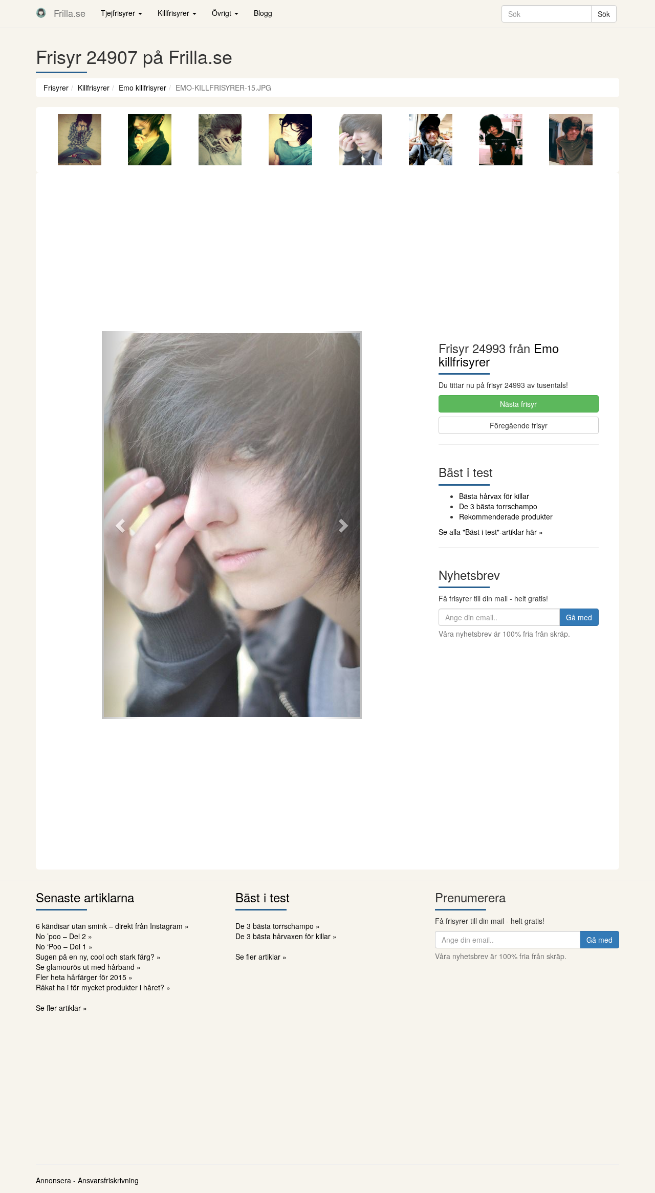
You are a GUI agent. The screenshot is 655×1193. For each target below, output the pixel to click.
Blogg (263, 13)
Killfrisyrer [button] (174, 13)
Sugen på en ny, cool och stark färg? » (98, 956)
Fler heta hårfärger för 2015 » (84, 977)
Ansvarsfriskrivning (108, 1180)
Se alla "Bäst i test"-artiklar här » (491, 532)
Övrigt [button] (222, 13)
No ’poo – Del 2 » (64, 936)
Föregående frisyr (519, 425)
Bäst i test (262, 897)
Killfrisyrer (94, 87)
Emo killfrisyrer (142, 87)
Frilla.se (69, 12)
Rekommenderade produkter (506, 516)
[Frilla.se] (41, 13)
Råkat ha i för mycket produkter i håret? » (103, 987)
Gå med (579, 617)
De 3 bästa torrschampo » (277, 926)
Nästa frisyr (518, 404)
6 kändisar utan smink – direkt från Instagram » (112, 926)
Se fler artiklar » (61, 1008)
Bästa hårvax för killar (494, 496)
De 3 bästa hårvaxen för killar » (286, 936)
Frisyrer (56, 87)
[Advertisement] (327, 254)
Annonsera (53, 1180)
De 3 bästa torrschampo (498, 506)
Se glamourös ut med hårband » (88, 967)
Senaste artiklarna (85, 897)
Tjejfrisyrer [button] (119, 13)
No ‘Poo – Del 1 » (64, 946)
